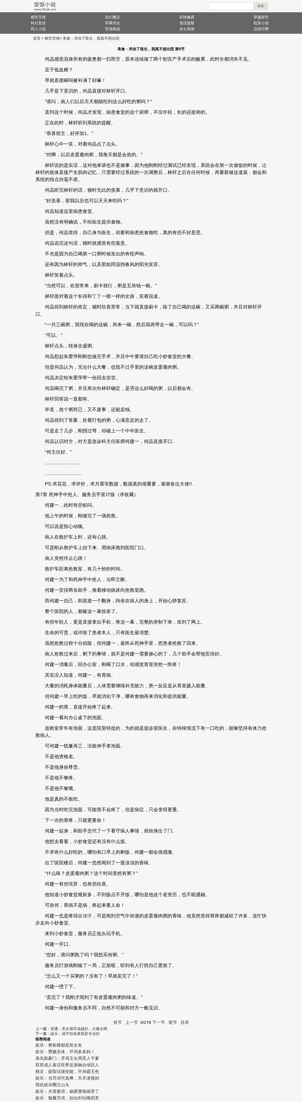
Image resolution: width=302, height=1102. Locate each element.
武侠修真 (186, 17)
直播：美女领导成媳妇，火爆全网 (78, 1029)
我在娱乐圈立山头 (52, 1084)
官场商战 (112, 29)
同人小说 (38, 29)
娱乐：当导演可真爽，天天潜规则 (67, 1078)
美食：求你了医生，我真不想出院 (91, 38)
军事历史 (112, 23)
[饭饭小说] (45, 6)
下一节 (158, 1022)
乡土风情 (186, 29)
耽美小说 (261, 23)
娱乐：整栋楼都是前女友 (58, 1045)
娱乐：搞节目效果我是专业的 (75, 1034)
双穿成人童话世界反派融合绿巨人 (67, 1065)
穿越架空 (261, 17)
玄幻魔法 (112, 17)
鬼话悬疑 (186, 23)
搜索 (260, 6)
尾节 (172, 1022)
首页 (37, 38)
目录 (184, 1022)
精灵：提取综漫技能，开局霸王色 (67, 1071)
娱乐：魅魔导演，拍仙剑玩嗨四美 (67, 1098)
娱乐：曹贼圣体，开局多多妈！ (65, 1051)
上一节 (131, 1022)
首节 (117, 1022)
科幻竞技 (38, 23)
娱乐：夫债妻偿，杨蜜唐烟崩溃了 (67, 1091)
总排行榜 (261, 29)
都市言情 (38, 17)
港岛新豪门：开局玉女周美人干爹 (67, 1058)
